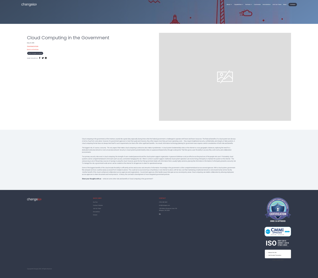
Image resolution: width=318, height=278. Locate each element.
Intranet (95, 215)
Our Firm (95, 202)
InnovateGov (267, 4)
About (228, 4)
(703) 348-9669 (163, 202)
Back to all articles (33, 49)
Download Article (32, 46)
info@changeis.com (164, 205)
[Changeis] (29, 4)
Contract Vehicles (98, 205)
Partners (248, 4)
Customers (257, 4)
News (284, 4)
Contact (292, 4)
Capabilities (238, 4)
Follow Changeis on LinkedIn (35, 53)
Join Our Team (276, 4)
